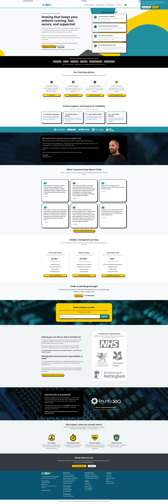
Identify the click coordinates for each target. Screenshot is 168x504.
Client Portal (88, 484)
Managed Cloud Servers (91, 475)
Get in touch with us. (100, 64)
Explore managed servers (116, 95)
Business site (74, 61)
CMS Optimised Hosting (69, 480)
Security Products (67, 489)
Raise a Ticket (88, 486)
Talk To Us (60, 46)
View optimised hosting (113, 275)
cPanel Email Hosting (68, 496)
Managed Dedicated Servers (92, 478)
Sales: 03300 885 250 (28, 1)
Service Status (88, 489)
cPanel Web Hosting (68, 475)
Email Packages (111, 5)
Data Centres (109, 481)
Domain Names (67, 488)
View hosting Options (79, 466)
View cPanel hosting (55, 275)
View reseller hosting (84, 275)
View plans (51, 95)
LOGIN (140, 1)
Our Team (108, 476)
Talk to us (78, 295)
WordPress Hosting (68, 481)
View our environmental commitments (52, 375)
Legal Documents (110, 478)
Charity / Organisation (96, 61)
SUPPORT (84, 1)
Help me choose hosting (48, 46)
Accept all (155, 7)
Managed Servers (100, 5)
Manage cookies (110, 483)
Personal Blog (57, 61)
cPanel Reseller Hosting (69, 476)
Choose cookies (146, 7)
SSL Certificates (67, 491)
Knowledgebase (89, 488)
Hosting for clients (109, 61)
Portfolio (66, 61)
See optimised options (95, 95)
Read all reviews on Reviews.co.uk (84, 231)
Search (104, 316)
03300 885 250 (90, 295)
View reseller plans (73, 95)
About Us (119, 5)
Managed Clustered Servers (92, 476)
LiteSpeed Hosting (67, 483)
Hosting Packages (89, 5)
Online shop (84, 61)
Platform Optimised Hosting (70, 478)
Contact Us (87, 483)
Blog (107, 480)
